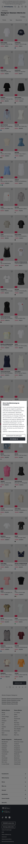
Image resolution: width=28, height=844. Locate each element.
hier (14, 428)
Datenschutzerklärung (13, 431)
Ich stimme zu (14, 439)
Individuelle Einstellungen (14, 435)
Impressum (21, 431)
